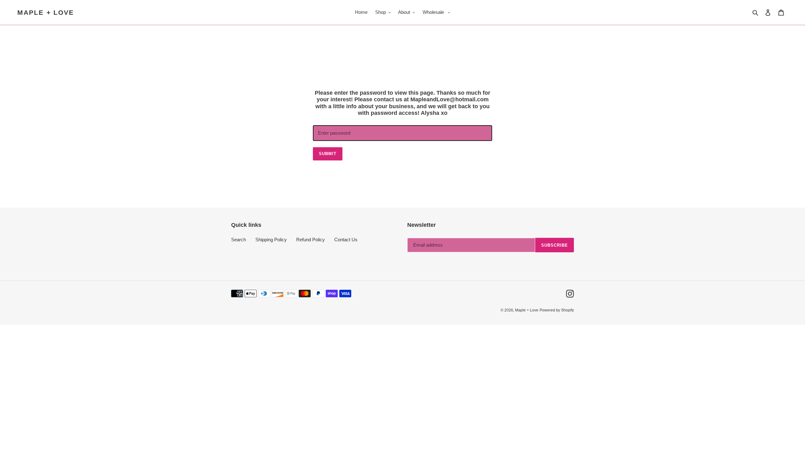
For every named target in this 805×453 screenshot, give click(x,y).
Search (238, 239)
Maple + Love (45, 12)
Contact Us (346, 239)
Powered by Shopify (557, 310)
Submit (327, 153)
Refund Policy (310, 239)
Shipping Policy (271, 239)
